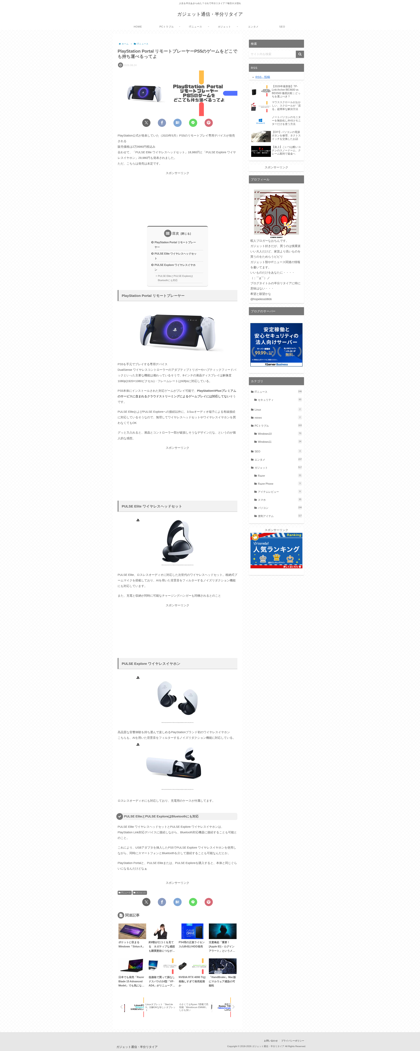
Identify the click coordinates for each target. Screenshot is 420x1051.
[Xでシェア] (146, 123)
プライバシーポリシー (292, 1040)
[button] (300, 54)
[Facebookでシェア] (162, 123)
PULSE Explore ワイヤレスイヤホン (175, 267)
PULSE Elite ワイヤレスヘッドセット (176, 256)
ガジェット (141, 893)
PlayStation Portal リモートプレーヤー (175, 244)
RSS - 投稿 (262, 77)
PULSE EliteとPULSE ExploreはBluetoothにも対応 (175, 278)
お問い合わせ (271, 1040)
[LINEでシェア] (193, 123)
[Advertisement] (177, 199)
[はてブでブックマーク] (177, 123)
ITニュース (126, 893)
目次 (175, 233)
